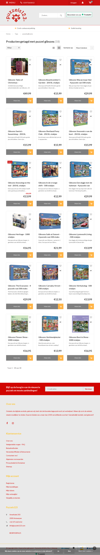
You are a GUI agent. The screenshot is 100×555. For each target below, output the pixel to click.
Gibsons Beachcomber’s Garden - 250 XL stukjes (49, 81)
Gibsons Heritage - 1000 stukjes (19, 235)
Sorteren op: (68, 48)
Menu (12, 2)
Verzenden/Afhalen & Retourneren (18, 452)
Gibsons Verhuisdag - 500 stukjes (80, 287)
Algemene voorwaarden (14, 459)
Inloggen (73, 3)
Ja (58, 551)
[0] (90, 3)
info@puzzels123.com (17, 526)
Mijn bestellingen (12, 487)
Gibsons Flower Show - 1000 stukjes (18, 338)
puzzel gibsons (27, 34)
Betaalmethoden (12, 448)
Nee (69, 551)
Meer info (17, 101)
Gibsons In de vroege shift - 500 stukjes (47, 184)
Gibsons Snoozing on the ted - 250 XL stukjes (19, 184)
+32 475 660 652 (16, 522)
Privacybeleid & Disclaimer (15, 463)
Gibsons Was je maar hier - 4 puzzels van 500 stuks (80, 81)
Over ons (9, 441)
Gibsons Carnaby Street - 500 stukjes (49, 287)
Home (8, 34)
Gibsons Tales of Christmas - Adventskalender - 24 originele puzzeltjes (17, 81)
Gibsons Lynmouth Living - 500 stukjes (80, 235)
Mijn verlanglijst (11, 494)
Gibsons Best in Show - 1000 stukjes (79, 338)
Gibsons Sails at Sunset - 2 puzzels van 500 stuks (49, 235)
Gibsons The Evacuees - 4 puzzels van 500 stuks (19, 287)
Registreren (10, 483)
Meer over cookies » (86, 551)
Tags (16, 34)
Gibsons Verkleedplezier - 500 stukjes (49, 338)
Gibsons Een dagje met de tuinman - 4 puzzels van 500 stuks (80, 184)
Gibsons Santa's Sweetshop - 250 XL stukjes (17, 133)
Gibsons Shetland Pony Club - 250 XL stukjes (48, 132)
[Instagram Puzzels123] (13, 423)
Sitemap (9, 467)
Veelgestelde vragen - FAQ (15, 444)
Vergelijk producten (13, 498)
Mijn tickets (10, 491)
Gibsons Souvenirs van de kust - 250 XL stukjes (80, 132)
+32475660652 (29, 3)
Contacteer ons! (12, 456)
